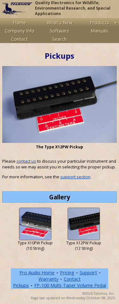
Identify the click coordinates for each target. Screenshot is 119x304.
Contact (19, 39)
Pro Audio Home (37, 272)
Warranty (48, 279)
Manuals (99, 30)
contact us (26, 161)
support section (75, 177)
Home (19, 22)
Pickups (21, 285)
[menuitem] (19, 22)
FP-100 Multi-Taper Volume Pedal (70, 285)
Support (88, 272)
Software (59, 30)
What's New (59, 22)
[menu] (59, 30)
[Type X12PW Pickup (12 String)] (84, 223)
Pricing (67, 272)
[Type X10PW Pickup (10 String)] (35, 223)
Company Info (19, 30)
